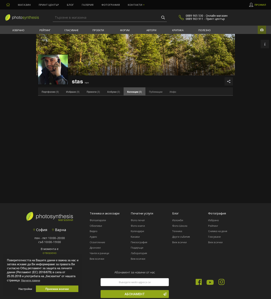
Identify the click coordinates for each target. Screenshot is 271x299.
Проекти (98, 30)
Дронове (95, 247)
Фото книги (138, 226)
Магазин (24, 5)
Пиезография (139, 242)
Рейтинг (44, 30)
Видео (93, 231)
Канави (135, 236)
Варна (60, 229)
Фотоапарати (98, 220)
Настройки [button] (25, 289)
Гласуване (71, 30)
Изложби (177, 220)
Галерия (87, 5)
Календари (137, 231)
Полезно (204, 30)
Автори (151, 30)
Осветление (97, 242)
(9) (50, 92)
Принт (49, 5)
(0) (113, 92)
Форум (125, 30)
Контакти (135, 5)
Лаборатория (139, 253)
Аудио (93, 236)
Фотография (110, 5)
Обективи (96, 226)
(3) (93, 92)
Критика (178, 30)
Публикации (155, 91)
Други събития (181, 236)
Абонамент (135, 294)
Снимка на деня (217, 231)
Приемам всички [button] (57, 289)
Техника (177, 231)
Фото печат (138, 220)
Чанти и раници (99, 253)
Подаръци (137, 247)
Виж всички (97, 258)
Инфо (173, 91)
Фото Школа (179, 226)
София (41, 229)
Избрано (18, 30)
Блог (70, 5)
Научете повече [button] (30, 280)
